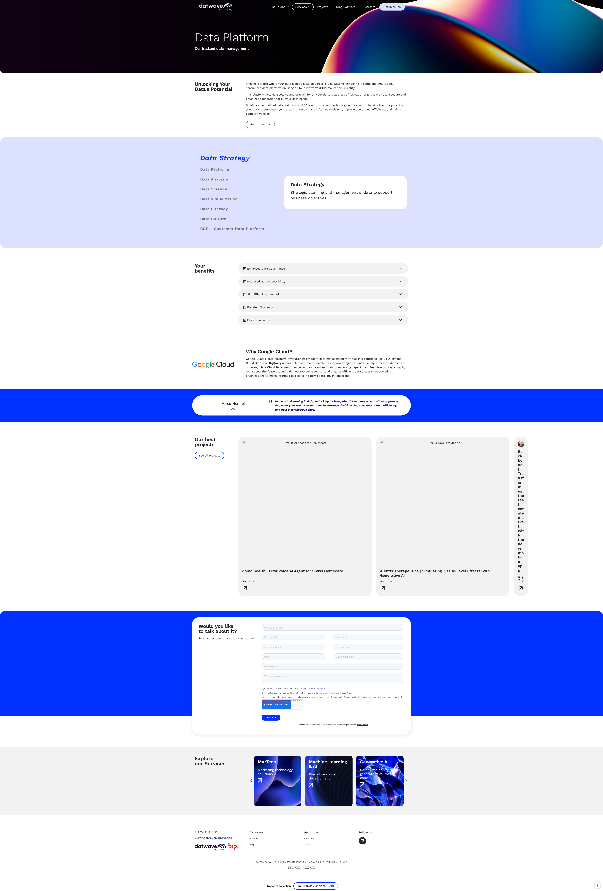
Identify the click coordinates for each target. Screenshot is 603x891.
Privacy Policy (294, 868)
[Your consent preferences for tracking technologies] (597, 885)
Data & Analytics (377, 761)
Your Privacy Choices (311, 886)
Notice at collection (279, 886)
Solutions (278, 6)
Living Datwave (344, 6)
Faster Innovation (259, 320)
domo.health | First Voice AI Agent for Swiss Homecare (292, 571)
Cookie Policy (309, 868)
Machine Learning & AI (277, 764)
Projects (322, 6)
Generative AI (323, 761)
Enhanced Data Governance (266, 268)
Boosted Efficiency (260, 307)
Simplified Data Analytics (264, 294)
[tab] (237, 158)
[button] (323, 268)
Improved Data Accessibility (266, 281)
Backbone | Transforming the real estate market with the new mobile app (521, 511)
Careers (370, 6)
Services (301, 6)
